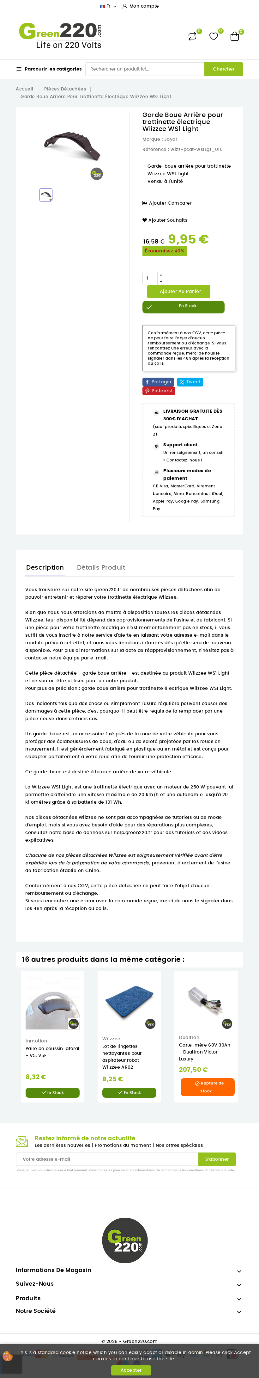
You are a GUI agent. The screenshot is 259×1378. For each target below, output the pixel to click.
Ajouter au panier (179, 291)
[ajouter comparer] (88, 1008)
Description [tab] (45, 568)
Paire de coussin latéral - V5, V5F (52, 1052)
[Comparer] (192, 36)
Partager (162, 382)
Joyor (171, 139)
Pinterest (162, 391)
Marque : (152, 139)
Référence (154, 149)
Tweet (193, 382)
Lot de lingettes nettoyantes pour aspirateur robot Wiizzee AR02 (122, 1057)
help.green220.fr (133, 833)
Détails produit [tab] (101, 568)
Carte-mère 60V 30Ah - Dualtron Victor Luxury (205, 1052)
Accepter (131, 1370)
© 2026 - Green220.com (129, 1341)
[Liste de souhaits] (213, 36)
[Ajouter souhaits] (89, 995)
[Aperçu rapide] (88, 981)
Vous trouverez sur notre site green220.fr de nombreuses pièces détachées (113, 590)
